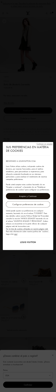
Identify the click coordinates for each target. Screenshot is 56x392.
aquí (15, 234)
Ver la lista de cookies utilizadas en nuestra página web (27, 229)
